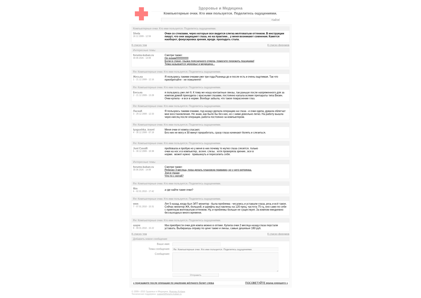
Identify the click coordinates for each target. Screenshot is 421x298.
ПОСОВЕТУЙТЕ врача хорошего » (266, 283)
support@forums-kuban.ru (169, 294)
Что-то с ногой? (174, 175)
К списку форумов (278, 45)
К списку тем (139, 45)
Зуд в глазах (172, 172)
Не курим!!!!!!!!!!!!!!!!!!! (176, 58)
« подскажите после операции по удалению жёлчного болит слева (173, 283)
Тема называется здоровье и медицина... (190, 64)
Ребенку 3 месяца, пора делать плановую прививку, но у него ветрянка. (208, 169)
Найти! (276, 19)
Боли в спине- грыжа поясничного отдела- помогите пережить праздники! (209, 61)
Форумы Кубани (177, 291)
